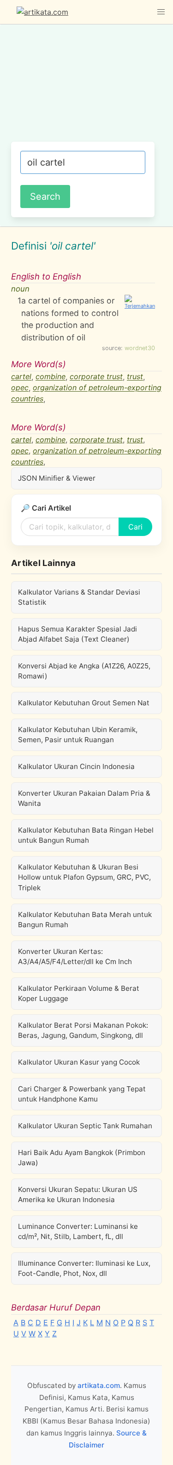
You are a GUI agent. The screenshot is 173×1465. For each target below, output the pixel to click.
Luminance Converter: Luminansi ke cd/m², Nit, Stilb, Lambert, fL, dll (78, 1231)
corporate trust (96, 376)
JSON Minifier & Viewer (56, 478)
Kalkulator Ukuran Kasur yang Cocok (79, 1062)
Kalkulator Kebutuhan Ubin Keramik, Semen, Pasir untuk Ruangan (77, 734)
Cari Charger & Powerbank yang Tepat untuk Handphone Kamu (82, 1093)
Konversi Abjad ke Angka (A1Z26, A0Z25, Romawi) (84, 670)
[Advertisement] (86, 87)
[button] (161, 12)
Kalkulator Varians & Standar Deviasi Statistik (79, 597)
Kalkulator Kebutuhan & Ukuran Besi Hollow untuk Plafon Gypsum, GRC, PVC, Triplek (84, 877)
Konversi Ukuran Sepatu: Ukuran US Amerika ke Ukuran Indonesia (77, 1194)
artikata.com (99, 1385)
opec (20, 388)
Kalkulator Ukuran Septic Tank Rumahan (85, 1125)
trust (135, 376)
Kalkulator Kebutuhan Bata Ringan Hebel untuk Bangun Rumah (86, 835)
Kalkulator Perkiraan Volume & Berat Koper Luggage (78, 993)
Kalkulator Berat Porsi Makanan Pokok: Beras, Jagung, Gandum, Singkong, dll (83, 1030)
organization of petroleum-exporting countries (86, 393)
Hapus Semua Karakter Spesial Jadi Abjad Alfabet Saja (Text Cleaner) (77, 634)
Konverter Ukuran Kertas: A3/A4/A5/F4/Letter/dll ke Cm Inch (75, 956)
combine (51, 376)
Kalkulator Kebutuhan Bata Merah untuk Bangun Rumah (85, 919)
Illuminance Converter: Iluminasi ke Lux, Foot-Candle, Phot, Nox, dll (84, 1268)
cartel (21, 376)
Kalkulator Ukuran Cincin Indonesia (76, 766)
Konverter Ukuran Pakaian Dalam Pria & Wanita (84, 798)
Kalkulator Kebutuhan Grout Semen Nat (83, 702)
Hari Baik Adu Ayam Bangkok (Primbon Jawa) (81, 1157)
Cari (135, 526)
